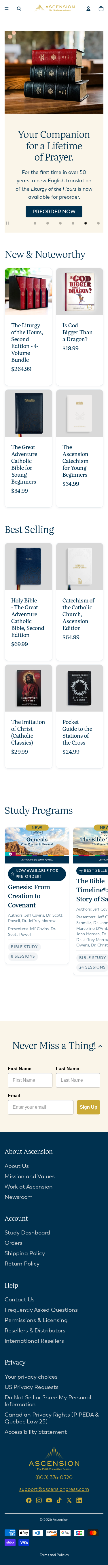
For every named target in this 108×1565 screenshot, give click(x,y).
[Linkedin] (79, 1500)
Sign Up (88, 1107)
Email (14, 1095)
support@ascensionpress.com (54, 1489)
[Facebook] (28, 1500)
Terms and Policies (54, 1555)
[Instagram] (38, 1500)
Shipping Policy (25, 1253)
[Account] (88, 8)
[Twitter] (69, 1500)
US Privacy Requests (31, 1387)
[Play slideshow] (23, 223)
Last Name (67, 1068)
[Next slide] (94, 131)
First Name (19, 1068)
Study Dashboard (27, 1232)
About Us (17, 1165)
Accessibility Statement (36, 1432)
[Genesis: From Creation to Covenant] (37, 896)
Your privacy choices (31, 1376)
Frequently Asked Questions (41, 1310)
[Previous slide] (14, 131)
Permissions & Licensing (36, 1320)
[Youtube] (49, 1500)
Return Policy (22, 1263)
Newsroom (19, 1196)
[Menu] (6, 8)
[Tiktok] (59, 1500)
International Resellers (34, 1341)
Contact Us (20, 1299)
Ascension (60, 1520)
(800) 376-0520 (54, 1477)
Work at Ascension (29, 1186)
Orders (13, 1243)
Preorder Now (54, 211)
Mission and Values (30, 1176)
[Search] (19, 8)
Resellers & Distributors (35, 1330)
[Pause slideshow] (11, 223)
